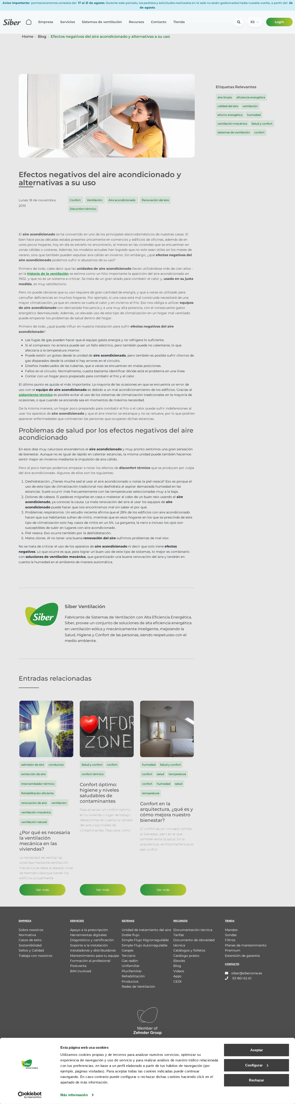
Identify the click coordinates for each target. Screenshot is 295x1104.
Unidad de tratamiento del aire (146, 930)
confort (259, 132)
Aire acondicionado (122, 200)
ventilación (250, 106)
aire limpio (225, 97)
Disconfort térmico (83, 209)
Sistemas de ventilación (102, 22)
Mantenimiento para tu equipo (94, 956)
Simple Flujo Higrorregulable (145, 940)
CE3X (177, 981)
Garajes (127, 950)
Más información (74, 1095)
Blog (42, 36)
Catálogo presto (186, 956)
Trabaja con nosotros (35, 956)
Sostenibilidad (30, 945)
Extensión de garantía (242, 956)
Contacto (158, 22)
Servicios (67, 22)
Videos (178, 971)
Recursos (136, 22)
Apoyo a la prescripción (89, 930)
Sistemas (128, 920)
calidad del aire (228, 106)
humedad (254, 115)
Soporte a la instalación (89, 945)
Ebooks (179, 961)
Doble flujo (130, 935)
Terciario (129, 956)
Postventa (78, 966)
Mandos (231, 930)
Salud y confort (261, 123)
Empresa (45, 22)
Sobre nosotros (31, 930)
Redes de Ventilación (138, 986)
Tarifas (178, 935)
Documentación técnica (192, 930)
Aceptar (256, 1050)
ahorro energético (230, 115)
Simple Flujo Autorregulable (144, 945)
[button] (255, 22)
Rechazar (256, 1080)
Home (27, 36)
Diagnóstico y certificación (92, 940)
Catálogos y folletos (189, 950)
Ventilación (95, 200)
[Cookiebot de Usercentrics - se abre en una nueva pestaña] (30, 1095)
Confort (75, 200)
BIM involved (80, 971)
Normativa (27, 935)
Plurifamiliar (132, 971)
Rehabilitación (133, 976)
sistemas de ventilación (234, 132)
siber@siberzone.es (246, 973)
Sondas (231, 935)
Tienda (179, 22)
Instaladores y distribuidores (93, 950)
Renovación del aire (155, 200)
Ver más (42, 890)
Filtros (230, 940)
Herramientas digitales (88, 935)
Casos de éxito (30, 940)
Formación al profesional (90, 961)
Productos (130, 981)
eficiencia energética (250, 97)
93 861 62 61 (241, 978)
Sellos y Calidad (31, 950)
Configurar (254, 1065)
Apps (177, 976)
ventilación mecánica (232, 123)
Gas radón (130, 961)
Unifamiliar (131, 966)
